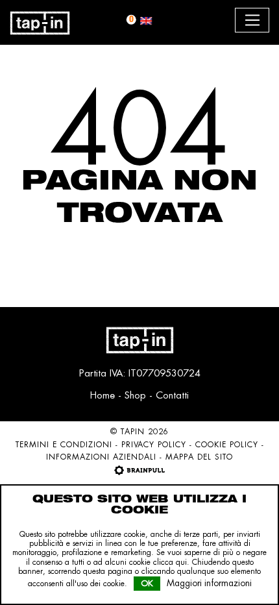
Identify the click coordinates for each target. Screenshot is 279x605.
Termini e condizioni (64, 444)
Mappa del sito (199, 457)
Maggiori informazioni (209, 583)
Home (102, 395)
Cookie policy (226, 444)
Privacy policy (153, 444)
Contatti (172, 395)
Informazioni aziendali (101, 457)
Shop (135, 395)
